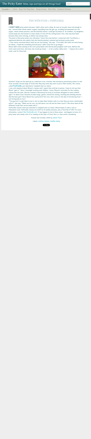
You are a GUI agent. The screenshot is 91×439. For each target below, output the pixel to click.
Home (15, 9)
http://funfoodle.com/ (30, 112)
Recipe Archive (41, 9)
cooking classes (43, 121)
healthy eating (55, 121)
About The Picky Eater (27, 9)
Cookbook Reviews (64, 9)
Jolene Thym (57, 118)
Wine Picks (52, 9)
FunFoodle (17, 86)
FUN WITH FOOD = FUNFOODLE (46, 21)
